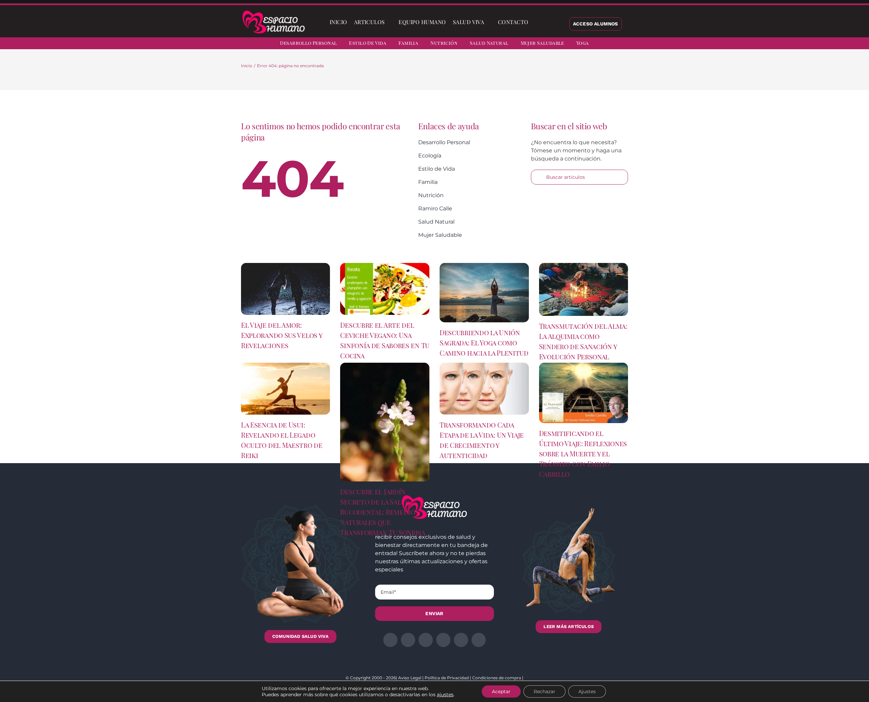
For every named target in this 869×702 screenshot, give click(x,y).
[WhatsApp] (554, 75)
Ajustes (587, 691)
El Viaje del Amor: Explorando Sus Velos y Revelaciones (281, 335)
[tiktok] (856, 44)
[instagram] (819, 44)
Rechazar (544, 691)
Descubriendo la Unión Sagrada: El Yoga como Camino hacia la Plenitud (484, 342)
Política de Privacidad (447, 677)
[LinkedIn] (543, 75)
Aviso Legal (409, 677)
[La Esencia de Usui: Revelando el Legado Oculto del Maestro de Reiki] (285, 389)
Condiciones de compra (496, 677)
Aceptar (501, 691)
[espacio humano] (273, 11)
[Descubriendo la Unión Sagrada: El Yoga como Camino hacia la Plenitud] (484, 292)
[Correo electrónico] (575, 75)
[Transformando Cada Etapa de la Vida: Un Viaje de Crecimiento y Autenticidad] (484, 389)
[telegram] (831, 44)
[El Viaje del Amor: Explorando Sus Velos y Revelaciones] (285, 289)
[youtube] (844, 44)
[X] (532, 75)
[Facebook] (521, 75)
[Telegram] (564, 75)
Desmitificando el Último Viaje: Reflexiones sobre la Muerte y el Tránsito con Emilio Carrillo (583, 453)
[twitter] (807, 44)
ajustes (445, 694)
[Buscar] (537, 22)
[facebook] (795, 44)
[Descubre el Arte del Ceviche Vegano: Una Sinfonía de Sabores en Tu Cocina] (384, 289)
